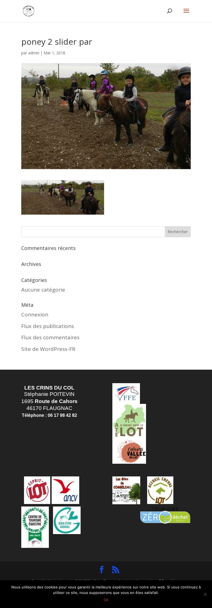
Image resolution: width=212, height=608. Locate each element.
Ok (106, 600)
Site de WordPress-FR (48, 349)
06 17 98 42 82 (62, 415)
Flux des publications (47, 326)
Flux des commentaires (50, 337)
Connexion (34, 314)
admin (33, 52)
